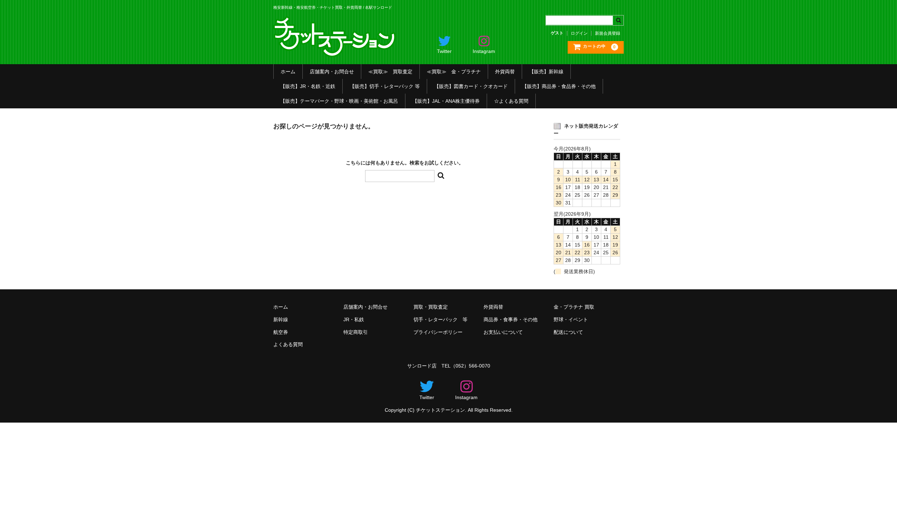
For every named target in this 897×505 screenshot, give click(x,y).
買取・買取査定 (430, 307)
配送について (568, 332)
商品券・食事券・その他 (510, 319)
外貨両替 (505, 71)
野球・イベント (571, 319)
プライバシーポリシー (438, 332)
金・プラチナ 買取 (574, 307)
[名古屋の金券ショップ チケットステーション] (335, 52)
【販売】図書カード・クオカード (471, 86)
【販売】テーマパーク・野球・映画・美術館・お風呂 (339, 101)
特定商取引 (355, 332)
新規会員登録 (607, 33)
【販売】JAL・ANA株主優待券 (446, 101)
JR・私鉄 (353, 319)
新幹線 (280, 319)
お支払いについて (503, 332)
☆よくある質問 (511, 101)
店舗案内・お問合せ (332, 71)
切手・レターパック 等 (440, 319)
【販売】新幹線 (546, 71)
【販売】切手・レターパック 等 (385, 86)
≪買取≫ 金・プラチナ (454, 71)
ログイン (579, 33)
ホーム (288, 71)
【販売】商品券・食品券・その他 (559, 86)
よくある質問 (288, 344)
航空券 (280, 332)
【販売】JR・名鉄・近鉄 (307, 86)
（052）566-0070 (470, 366)
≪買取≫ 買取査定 (390, 71)
